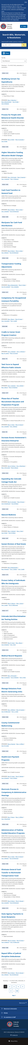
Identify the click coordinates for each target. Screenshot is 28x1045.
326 (17, 991)
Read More (23, 14)
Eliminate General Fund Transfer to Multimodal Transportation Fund (11, 872)
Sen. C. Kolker (13, 569)
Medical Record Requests (11, 656)
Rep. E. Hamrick (21, 177)
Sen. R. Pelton (12, 533)
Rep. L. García (20, 603)
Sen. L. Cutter (15, 711)
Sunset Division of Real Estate (13, 544)
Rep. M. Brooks (5, 569)
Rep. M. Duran (20, 502)
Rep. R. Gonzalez (20, 139)
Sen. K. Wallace (5, 942)
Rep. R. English (14, 353)
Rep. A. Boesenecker (6, 102)
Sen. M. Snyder (5, 746)
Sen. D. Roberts (5, 103)
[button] (14, 1009)
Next (13, 995)
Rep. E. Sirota (19, 209)
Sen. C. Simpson (14, 179)
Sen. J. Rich (13, 644)
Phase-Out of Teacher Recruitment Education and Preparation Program (12, 401)
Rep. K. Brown (11, 209)
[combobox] (14, 61)
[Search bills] (24, 45)
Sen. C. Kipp (23, 677)
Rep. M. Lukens (5, 353)
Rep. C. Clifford (20, 744)
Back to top (22, 1003)
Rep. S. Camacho (5, 677)
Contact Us (15, 1035)
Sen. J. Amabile (5, 211)
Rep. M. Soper (18, 319)
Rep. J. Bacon (11, 319)
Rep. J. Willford (11, 710)
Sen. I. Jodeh (14, 321)
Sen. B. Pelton (14, 503)
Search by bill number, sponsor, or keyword (12, 41)
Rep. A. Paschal (11, 744)
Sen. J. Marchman (21, 466)
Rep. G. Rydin (11, 139)
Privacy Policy (14, 1041)
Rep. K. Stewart (19, 776)
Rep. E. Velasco (11, 603)
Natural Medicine (8, 515)
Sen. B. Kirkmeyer (14, 211)
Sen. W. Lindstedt (5, 287)
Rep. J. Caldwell (12, 531)
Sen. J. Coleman (5, 179)
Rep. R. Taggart (19, 424)
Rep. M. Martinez (13, 387)
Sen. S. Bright (20, 385)
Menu (24, 26)
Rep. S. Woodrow (12, 100)
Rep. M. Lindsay (11, 940)
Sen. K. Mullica (11, 466)
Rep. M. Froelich (20, 710)
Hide (25, 2)
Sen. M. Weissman (13, 605)
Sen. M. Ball (16, 102)
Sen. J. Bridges (5, 252)
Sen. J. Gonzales (5, 321)
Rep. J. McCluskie (12, 177)
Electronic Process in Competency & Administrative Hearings (13, 792)
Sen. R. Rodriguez (5, 503)
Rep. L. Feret (20, 531)
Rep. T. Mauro (11, 817)
